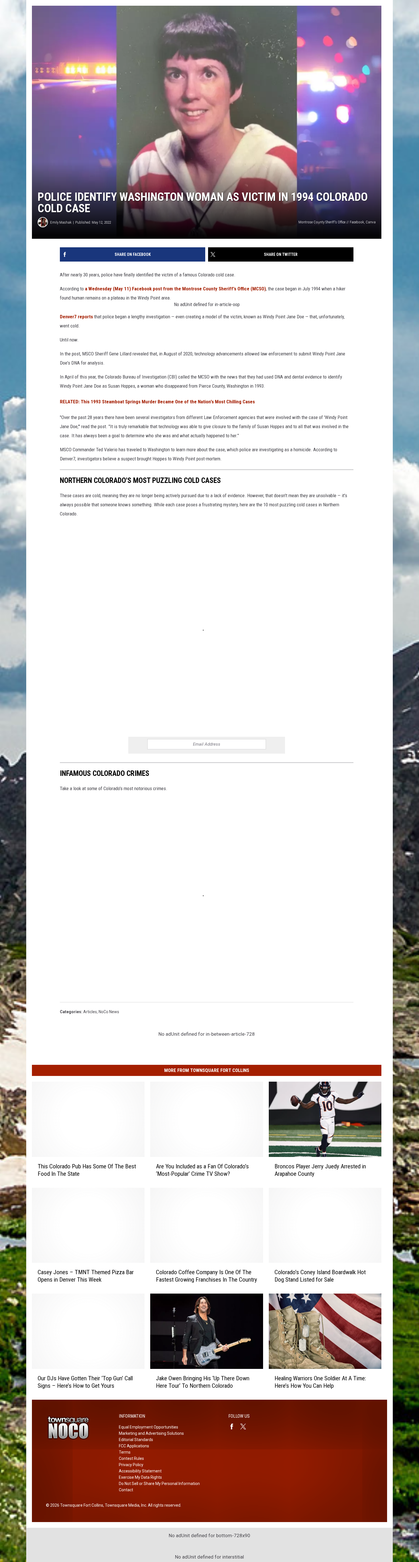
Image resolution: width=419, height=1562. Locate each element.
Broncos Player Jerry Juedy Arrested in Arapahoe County (320, 1170)
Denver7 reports (76, 316)
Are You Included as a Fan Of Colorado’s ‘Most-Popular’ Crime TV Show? (202, 1170)
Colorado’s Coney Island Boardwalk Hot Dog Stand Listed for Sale (320, 1276)
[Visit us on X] (245, 1426)
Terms (125, 1452)
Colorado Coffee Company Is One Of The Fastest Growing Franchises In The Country (206, 1276)
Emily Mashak (61, 222)
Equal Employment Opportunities (148, 1427)
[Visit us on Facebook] (234, 1426)
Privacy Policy (131, 1464)
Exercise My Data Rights (140, 1477)
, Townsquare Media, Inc (124, 1505)
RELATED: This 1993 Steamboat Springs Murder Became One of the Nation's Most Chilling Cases (157, 401)
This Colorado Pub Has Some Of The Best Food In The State (87, 1170)
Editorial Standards (136, 1439)
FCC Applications (134, 1446)
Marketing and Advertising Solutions (151, 1433)
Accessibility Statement (140, 1471)
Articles (90, 1011)
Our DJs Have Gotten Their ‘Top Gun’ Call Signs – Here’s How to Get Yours (85, 1382)
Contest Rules (131, 1458)
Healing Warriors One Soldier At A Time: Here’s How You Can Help (320, 1382)
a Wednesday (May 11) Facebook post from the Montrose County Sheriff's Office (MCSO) (175, 289)
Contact (126, 1490)
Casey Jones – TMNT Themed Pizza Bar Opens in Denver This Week (86, 1276)
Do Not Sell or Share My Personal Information (159, 1483)
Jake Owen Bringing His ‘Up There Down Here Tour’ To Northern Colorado (202, 1382)
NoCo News (109, 1011)
